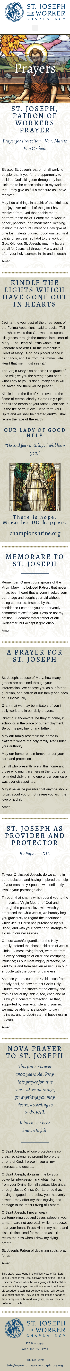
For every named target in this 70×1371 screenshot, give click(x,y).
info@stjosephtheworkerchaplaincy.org (35, 1365)
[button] (35, 28)
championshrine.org (35, 533)
